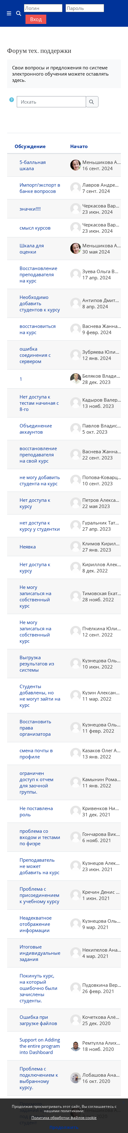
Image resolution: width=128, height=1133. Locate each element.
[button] (11, 101)
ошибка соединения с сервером (35, 355)
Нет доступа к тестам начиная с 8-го (39, 403)
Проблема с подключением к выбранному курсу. (39, 1077)
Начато (79, 146)
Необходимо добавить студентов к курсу (40, 303)
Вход (36, 19)
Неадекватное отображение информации (36, 924)
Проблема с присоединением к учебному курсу (39, 895)
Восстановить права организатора (35, 727)
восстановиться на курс (38, 329)
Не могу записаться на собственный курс (35, 596)
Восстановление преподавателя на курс (38, 274)
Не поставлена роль (36, 811)
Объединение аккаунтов (36, 428)
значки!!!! (30, 209)
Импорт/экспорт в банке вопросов (40, 188)
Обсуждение (30, 146)
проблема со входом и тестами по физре (40, 837)
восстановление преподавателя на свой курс (38, 454)
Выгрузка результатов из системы (37, 663)
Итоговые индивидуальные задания (40, 953)
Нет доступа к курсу (35, 503)
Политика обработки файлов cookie (64, 1117)
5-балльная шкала (33, 165)
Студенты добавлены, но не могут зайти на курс (40, 695)
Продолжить (64, 1127)
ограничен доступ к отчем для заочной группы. (36, 782)
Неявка (28, 546)
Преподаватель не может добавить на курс (39, 866)
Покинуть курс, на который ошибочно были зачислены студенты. (38, 988)
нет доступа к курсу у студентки (40, 526)
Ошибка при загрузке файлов (38, 1020)
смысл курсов (35, 228)
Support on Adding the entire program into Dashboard (40, 1046)
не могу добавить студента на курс (40, 480)
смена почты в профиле (36, 753)
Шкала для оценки (32, 248)
